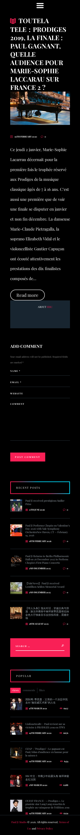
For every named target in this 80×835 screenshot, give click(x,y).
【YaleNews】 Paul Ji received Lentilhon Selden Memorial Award (44, 585)
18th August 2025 (39, 623)
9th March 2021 (38, 708)
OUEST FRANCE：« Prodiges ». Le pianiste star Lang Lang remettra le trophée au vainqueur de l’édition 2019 (47, 804)
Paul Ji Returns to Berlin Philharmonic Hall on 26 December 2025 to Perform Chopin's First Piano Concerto (47, 559)
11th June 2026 (37, 509)
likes (42, 690)
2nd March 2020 (38, 785)
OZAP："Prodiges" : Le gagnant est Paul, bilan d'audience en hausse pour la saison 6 (46, 752)
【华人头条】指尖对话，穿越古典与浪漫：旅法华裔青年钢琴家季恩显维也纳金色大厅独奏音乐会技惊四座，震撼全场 (47, 613)
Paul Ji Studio (19, 822)
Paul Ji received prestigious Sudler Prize (44, 502)
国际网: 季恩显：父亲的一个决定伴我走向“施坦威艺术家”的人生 (46, 701)
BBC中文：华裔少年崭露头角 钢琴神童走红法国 (47, 777)
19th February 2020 (26, 136)
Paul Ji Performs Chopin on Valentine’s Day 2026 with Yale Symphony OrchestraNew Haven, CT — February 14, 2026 (47, 530)
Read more (27, 295)
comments (29, 690)
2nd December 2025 (40, 568)
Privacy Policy (45, 828)
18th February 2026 (40, 541)
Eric (49, 307)
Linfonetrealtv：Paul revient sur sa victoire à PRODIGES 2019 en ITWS (45, 725)
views (15, 690)
